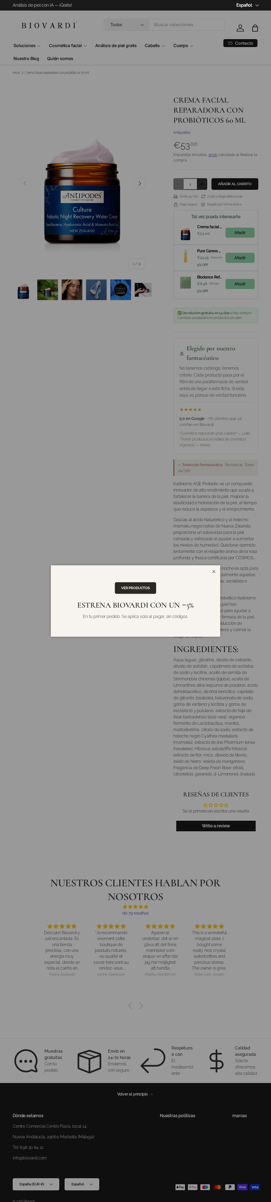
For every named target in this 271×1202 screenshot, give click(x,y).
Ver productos (135, 588)
